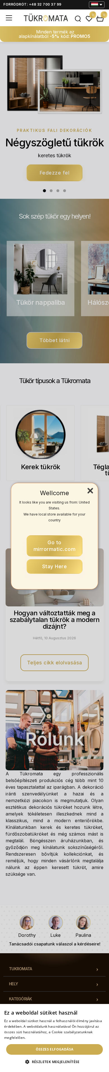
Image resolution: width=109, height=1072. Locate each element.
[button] (54, 1062)
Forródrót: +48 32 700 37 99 (32, 4)
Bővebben (35, 1037)
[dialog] (54, 1038)
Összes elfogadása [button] (55, 1049)
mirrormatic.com (55, 545)
